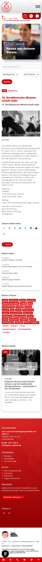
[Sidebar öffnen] (37, 16)
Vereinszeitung (10, 461)
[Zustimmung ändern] (5, 553)
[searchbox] (21, 66)
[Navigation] (37, 6)
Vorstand (7, 456)
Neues (4, 18)
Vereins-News (13, 18)
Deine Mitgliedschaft (12, 471)
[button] (4, 228)
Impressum (5, 545)
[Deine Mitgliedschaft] (3, 559)
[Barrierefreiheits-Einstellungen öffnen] (25, 16)
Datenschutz (16, 545)
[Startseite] (12, 6)
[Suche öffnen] (31, 16)
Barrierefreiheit (27, 545)
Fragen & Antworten (12, 478)
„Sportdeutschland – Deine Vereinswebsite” (18, 550)
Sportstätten (9, 458)
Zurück (8, 244)
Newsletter (8, 473)
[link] (21, 380)
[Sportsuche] (10, 559)
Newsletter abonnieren (12, 497)
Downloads (8, 476)
